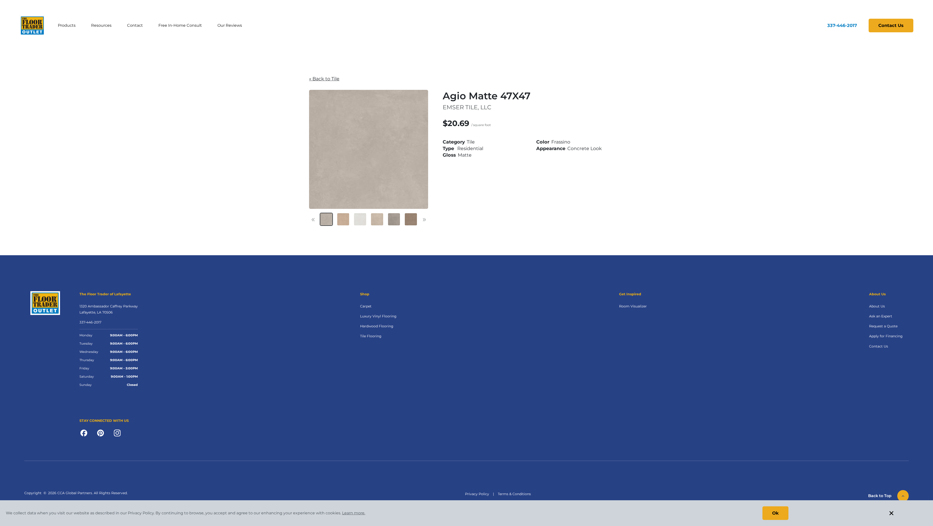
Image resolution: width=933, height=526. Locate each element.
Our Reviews (229, 25)
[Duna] (410, 219)
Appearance (550, 148)
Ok (775, 513)
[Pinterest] (100, 432)
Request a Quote (883, 326)
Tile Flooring (370, 336)
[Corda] (377, 219)
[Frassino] (326, 219)
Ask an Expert (880, 316)
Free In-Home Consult (180, 25)
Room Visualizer (633, 306)
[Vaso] (343, 219)
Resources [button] (101, 25)
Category (454, 142)
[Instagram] (117, 432)
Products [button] (67, 25)
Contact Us (891, 25)
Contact (135, 25)
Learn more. (353, 513)
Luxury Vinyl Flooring (378, 316)
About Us (877, 306)
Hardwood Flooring (376, 326)
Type (448, 148)
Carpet (365, 306)
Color (542, 142)
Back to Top (879, 495)
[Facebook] (83, 432)
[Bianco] (360, 219)
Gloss (449, 155)
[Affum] (394, 219)
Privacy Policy (477, 494)
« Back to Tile (324, 79)
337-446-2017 (842, 25)
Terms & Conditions (514, 494)
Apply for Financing (886, 336)
